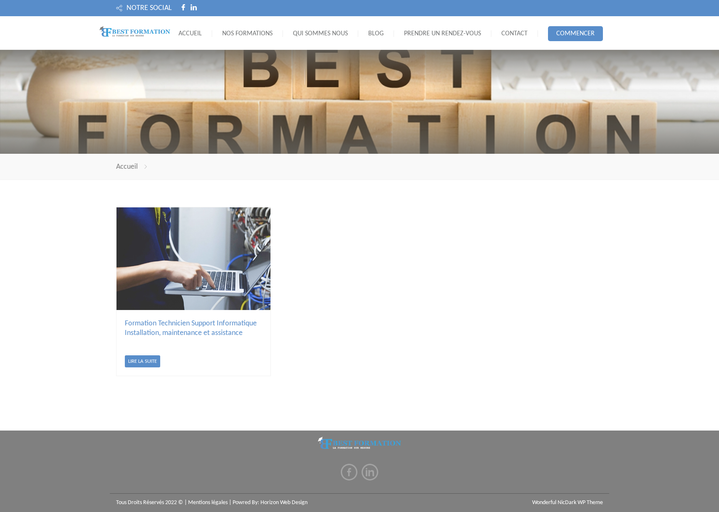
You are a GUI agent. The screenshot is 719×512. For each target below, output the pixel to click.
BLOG (376, 33)
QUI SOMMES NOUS (320, 33)
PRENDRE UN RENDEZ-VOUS (442, 33)
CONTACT (514, 33)
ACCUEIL (190, 33)
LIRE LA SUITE (142, 361)
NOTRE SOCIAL (149, 8)
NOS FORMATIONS (247, 33)
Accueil (127, 167)
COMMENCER (575, 33)
